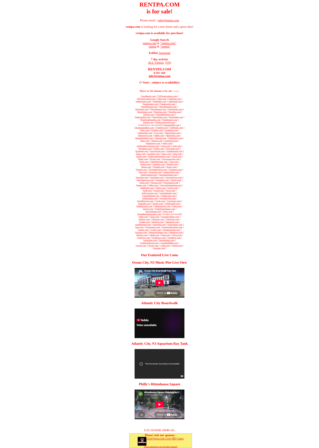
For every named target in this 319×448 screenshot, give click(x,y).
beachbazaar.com (149, 106)
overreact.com (174, 201)
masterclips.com (171, 172)
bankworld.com (168, 104)
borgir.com (149, 122)
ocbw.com (173, 188)
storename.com (153, 227)
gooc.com (141, 154)
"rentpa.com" (168, 43)
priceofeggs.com (153, 211)
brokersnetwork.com (165, 122)
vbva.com (177, 235)
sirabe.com (145, 222)
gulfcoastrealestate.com (159, 156)
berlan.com (149, 114)
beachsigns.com (145, 112)
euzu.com (166, 146)
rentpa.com (149, 43)
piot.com (177, 206)
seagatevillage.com (170, 216)
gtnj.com (178, 154)
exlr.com (177, 146)
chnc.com (145, 130)
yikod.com (177, 245)
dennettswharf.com (144, 138)
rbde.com (143, 216)
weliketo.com (174, 237)
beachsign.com (175, 109)
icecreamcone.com (171, 159)
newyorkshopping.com (171, 185)
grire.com (166, 154)
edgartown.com (153, 143)
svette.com (156, 230)
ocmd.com (159, 190)
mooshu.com (142, 177)
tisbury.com (142, 235)
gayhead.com (142, 151)
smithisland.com (143, 224)
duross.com (157, 140)
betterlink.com (176, 117)
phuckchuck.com (162, 206)
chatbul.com (162, 127)
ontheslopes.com (150, 198)
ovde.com (160, 201)
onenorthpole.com (151, 195)
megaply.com (163, 180)
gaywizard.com (158, 151)
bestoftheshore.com (165, 114)
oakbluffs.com (147, 188)
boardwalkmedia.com (150, 120)
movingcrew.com (174, 177)
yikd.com (165, 245)
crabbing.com (171, 130)
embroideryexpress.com (148, 146)
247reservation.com (146, 99)
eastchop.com (171, 140)
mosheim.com (157, 177)
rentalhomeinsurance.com (149, 214)
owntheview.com (168, 198)
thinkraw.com (176, 232)
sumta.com (144, 230)
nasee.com (141, 185)
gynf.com (177, 156)
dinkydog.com (173, 135)
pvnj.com (168, 211)
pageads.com (145, 203)
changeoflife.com (171, 125)
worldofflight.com (169, 243)
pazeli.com (158, 203)
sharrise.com (158, 219)
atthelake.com (160, 101)
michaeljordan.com (168, 175)
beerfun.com (175, 112)
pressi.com (148, 209)
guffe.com (141, 156)
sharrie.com (144, 219)
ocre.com (171, 190)
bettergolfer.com (143, 117)
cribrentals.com (145, 133)
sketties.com (158, 222)
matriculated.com (149, 175)
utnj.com (166, 235)
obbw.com (161, 188)
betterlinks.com (160, 117)
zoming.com (159, 248)
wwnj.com (154, 245)
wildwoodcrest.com (150, 243)
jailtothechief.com (159, 161)
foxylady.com (173, 148)
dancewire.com (145, 135)
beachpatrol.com (158, 109)
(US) (168, 62)
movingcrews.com (145, 180)
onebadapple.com (168, 193)
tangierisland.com (172, 230)
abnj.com (162, 99)
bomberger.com (170, 120)
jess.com (174, 161)
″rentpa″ (165, 46)
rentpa (152, 46)
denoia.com (161, 138)
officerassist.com (150, 193)
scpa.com (155, 216)
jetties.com (146, 164)
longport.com (176, 169)
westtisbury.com (167, 240)
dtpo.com (145, 140)
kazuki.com (159, 167)
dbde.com (159, 135)
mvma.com (157, 182)
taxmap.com (141, 232)
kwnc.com (172, 167)
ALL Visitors (156, 62)
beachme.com (142, 109)
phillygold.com (173, 203)
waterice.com (144, 237)
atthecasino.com (143, 101)
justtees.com (159, 164)
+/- (176, 91)
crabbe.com (157, 130)
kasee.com (146, 167)
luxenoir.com (155, 172)
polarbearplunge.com (165, 209)
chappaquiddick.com (144, 127)
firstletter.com (145, 148)
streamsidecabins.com (173, 227)
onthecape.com (169, 195)
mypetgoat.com (171, 182)
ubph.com (154, 235)
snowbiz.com (160, 224)
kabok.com (172, 164)
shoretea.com (173, 219)
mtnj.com (144, 182)
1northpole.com (148, 96)
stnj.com (140, 227)
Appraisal (164, 53)
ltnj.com (143, 172)
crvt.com (159, 133)
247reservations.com (167, 96)
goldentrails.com (174, 151)
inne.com (144, 161)
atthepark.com (175, 101)
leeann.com (142, 169)
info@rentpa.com (159, 76)
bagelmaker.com (150, 104)
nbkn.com (153, 185)
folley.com (159, 148)
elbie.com (167, 143)
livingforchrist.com (158, 169)
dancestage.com (173, 133)
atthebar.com (175, 99)
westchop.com (150, 240)
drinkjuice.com (176, 138)
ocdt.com (147, 190)
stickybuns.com (175, 224)
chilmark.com (177, 127)
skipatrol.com (172, 222)
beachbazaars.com (168, 106)
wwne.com (141, 245)
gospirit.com (154, 154)
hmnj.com (143, 159)
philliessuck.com (144, 206)
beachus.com (161, 112)
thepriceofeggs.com (158, 232)
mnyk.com (176, 180)
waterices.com (159, 237)
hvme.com (155, 159)
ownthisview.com (146, 201)
